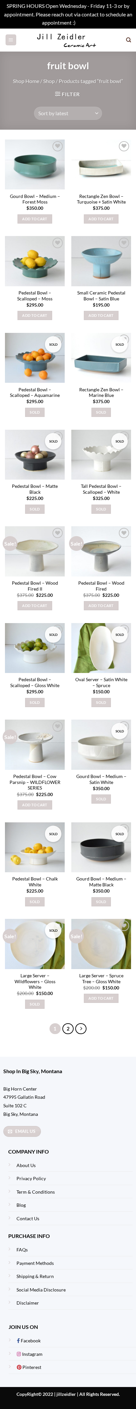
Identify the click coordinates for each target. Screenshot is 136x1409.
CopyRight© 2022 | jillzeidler (47, 1394)
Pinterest (31, 1367)
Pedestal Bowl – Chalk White (35, 881)
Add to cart (35, 219)
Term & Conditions (36, 1192)
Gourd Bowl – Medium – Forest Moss (35, 199)
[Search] (128, 40)
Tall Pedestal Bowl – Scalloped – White (101, 489)
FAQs (22, 1249)
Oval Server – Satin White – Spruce (101, 682)
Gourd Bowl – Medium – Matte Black (101, 881)
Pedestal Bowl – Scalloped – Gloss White (34, 682)
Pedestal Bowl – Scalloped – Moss (34, 295)
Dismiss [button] (85, 22)
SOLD (35, 412)
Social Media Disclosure (41, 1289)
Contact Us (28, 1218)
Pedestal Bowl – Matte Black (35, 489)
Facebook (30, 1340)
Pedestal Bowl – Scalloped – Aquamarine (35, 392)
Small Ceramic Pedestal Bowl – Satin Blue (101, 295)
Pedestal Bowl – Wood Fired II (35, 586)
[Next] (80, 1028)
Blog (21, 1205)
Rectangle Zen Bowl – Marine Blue (101, 392)
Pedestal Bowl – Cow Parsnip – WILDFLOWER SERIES (35, 782)
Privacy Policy (31, 1178)
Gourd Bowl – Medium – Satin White (101, 779)
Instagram (32, 1354)
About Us (26, 1165)
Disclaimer (28, 1303)
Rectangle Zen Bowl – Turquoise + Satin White (101, 199)
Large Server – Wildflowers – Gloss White (35, 981)
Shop (49, 81)
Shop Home (26, 81)
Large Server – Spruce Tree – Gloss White (101, 978)
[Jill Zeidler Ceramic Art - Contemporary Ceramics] (68, 40)
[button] (11, 39)
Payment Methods (35, 1263)
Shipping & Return (35, 1276)
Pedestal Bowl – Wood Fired (101, 586)
